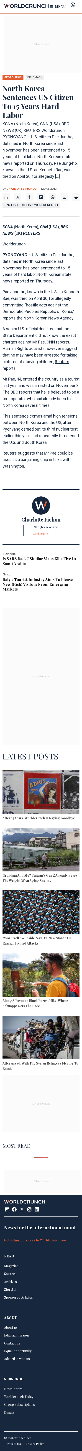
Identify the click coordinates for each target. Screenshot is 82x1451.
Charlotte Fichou (21, 188)
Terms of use (13, 1444)
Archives (10, 1281)
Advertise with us (17, 1358)
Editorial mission (16, 1335)
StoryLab (10, 1289)
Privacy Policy (35, 1444)
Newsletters (13, 1389)
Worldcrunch (14, 244)
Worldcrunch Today (18, 1396)
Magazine (11, 1266)
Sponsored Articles (18, 1297)
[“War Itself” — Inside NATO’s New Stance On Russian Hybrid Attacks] (41, 912)
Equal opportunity (17, 1351)
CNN (50, 342)
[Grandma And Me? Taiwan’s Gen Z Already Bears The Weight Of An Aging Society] (41, 850)
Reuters (62, 361)
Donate (9, 1412)
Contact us (12, 1343)
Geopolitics (13, 77)
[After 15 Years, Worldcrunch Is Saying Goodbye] (41, 792)
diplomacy (34, 77)
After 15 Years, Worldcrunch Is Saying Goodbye (39, 818)
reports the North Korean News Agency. (38, 318)
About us (11, 1327)
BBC (14, 392)
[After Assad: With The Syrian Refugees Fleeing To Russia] (41, 1038)
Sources (10, 1273)
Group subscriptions (19, 1404)
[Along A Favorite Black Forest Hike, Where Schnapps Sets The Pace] (41, 975)
